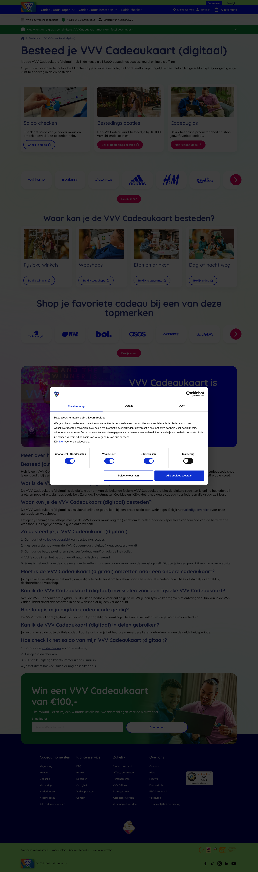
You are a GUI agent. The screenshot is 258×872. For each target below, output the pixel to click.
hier (61, 441)
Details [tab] (129, 405)
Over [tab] (182, 405)
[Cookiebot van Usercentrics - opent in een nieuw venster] (188, 394)
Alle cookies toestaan (179, 475)
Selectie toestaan (128, 475)
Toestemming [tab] (76, 406)
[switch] (109, 461)
